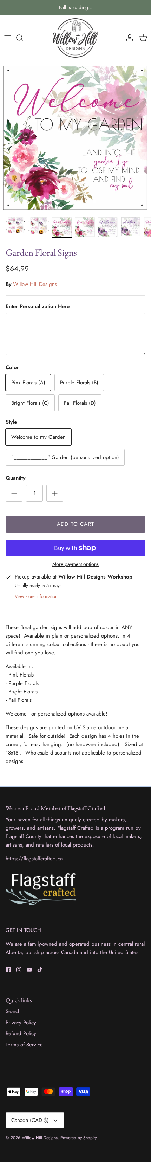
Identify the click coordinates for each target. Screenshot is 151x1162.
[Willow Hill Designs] (75, 38)
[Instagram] (18, 969)
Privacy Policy (21, 1022)
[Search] (23, 38)
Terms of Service (24, 1045)
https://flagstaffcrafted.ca (34, 858)
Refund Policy (21, 1033)
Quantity (15, 478)
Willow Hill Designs (35, 284)
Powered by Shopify (78, 1138)
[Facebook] (8, 969)
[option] (75, 137)
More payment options (75, 564)
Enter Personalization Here (38, 306)
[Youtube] (29, 969)
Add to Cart (75, 524)
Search (13, 1011)
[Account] (128, 38)
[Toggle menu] (7, 38)
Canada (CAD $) (30, 1120)
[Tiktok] (39, 969)
